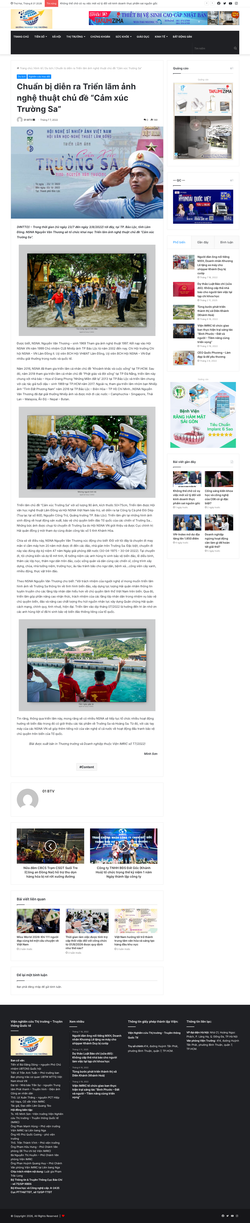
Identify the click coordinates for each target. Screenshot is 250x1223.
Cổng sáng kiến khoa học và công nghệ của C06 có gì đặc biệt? (99, 3)
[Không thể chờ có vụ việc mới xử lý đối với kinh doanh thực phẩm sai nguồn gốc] (187, 479)
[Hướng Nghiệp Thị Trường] (31, 19)
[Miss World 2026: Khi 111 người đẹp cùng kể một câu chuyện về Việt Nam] (38, 921)
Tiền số (39, 36)
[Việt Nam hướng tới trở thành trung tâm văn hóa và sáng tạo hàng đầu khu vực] (135, 921)
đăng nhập (34, 986)
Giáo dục (143, 36)
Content (87, 767)
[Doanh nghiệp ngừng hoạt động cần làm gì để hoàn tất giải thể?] (219, 522)
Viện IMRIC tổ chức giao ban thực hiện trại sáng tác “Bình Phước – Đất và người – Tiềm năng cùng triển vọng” (215, 334)
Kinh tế (160, 36)
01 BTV (28, 119)
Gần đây (202, 242)
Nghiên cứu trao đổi (39, 76)
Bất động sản (182, 36)
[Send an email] (34, 119)
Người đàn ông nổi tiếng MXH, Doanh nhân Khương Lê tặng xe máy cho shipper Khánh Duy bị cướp (215, 265)
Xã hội (56, 36)
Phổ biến (179, 242)
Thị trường (74, 36)
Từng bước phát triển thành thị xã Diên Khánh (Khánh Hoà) (213, 311)
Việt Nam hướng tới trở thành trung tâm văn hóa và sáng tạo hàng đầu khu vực (134, 940)
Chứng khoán (100, 36)
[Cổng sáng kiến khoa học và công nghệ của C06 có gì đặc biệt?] (219, 479)
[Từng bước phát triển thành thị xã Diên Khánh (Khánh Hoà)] (184, 312)
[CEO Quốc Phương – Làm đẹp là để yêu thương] (184, 358)
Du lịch (49, 68)
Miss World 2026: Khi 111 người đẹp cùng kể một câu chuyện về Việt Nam (38, 940)
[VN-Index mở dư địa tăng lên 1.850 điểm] (187, 522)
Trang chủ (21, 36)
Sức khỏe (122, 36)
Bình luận (226, 242)
